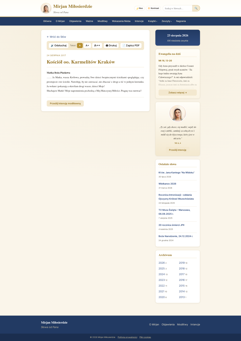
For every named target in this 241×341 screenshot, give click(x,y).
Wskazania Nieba (121, 21)
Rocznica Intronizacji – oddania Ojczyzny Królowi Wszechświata (176, 196)
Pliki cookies (145, 337)
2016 (182, 279)
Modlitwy (103, 21)
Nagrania (181, 21)
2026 (162, 262)
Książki (152, 21)
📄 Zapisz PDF (131, 45)
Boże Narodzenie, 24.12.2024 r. (176, 236)
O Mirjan (60, 21)
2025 (162, 268)
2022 (162, 285)
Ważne (89, 21)
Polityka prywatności (127, 337)
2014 (182, 291)
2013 (182, 297)
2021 (161, 291)
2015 (182, 285)
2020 (162, 297)
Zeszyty (167, 21)
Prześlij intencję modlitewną (65, 103)
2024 (162, 274)
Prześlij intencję (177, 150)
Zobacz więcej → (177, 92)
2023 (162, 279)
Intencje (139, 21)
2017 (182, 274)
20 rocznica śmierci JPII (171, 225)
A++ (97, 45)
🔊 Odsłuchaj (59, 45)
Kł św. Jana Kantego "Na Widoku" (176, 172)
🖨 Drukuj (111, 45)
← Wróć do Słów (56, 36)
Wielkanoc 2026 (167, 183)
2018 (182, 268)
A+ (87, 45)
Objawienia (75, 21)
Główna (47, 21)
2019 (182, 262)
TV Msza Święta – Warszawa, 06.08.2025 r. (174, 212)
